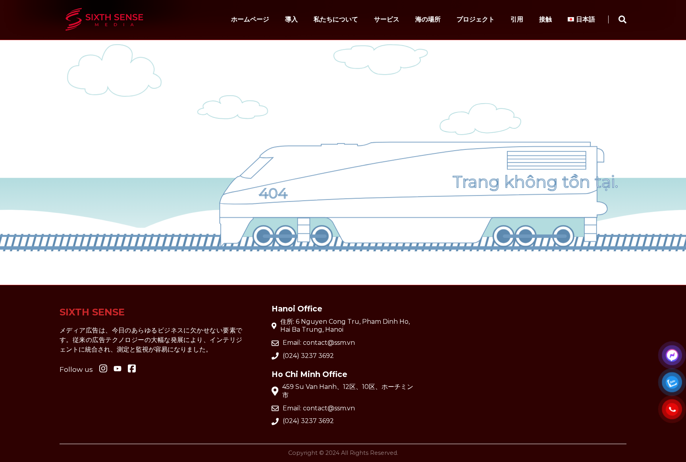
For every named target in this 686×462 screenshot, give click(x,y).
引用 (517, 19)
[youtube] (117, 369)
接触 (545, 19)
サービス (386, 19)
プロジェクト (476, 19)
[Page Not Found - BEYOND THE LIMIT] (104, 34)
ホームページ (250, 19)
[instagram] (103, 369)
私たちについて (336, 19)
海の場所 (428, 19)
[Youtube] (132, 369)
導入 (291, 19)
